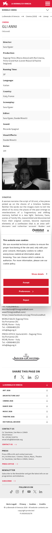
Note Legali (11, 504)
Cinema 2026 (8, 401)
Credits (42, 504)
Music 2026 (7, 411)
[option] (26, 357)
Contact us (7, 444)
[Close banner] (48, 231)
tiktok (11, 493)
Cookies (32, 504)
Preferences (24, 291)
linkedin (40, 493)
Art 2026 (6, 390)
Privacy (23, 504)
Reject (26, 300)
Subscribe (7, 481)
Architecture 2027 (11, 395)
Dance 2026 (7, 406)
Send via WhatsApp (36, 377)
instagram (17, 493)
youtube (29, 493)
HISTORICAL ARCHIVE (11, 422)
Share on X (22, 377)
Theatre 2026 (8, 416)
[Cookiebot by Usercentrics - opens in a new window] (33, 230)
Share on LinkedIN (29, 377)
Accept (26, 282)
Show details (38, 274)
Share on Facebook (15, 377)
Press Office (8, 464)
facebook (23, 493)
